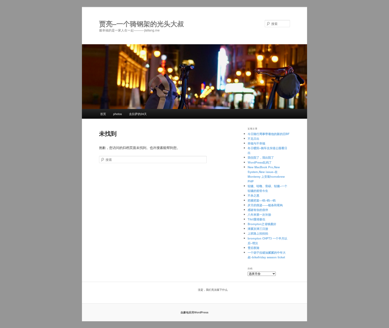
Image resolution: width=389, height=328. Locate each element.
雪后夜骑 (253, 248)
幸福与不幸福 (256, 143)
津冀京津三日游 (258, 228)
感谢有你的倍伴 (258, 210)
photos (117, 114)
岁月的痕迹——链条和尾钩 (265, 205)
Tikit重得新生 (256, 219)
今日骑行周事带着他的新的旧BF (268, 134)
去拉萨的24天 (138, 114)
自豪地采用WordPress (194, 312)
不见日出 (253, 138)
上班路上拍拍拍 (258, 233)
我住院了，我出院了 (261, 157)
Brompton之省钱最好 (262, 224)
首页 (103, 114)
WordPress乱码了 (260, 162)
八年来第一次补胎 (259, 214)
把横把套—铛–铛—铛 (262, 200)
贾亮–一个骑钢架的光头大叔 (141, 23)
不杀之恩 (253, 195)
